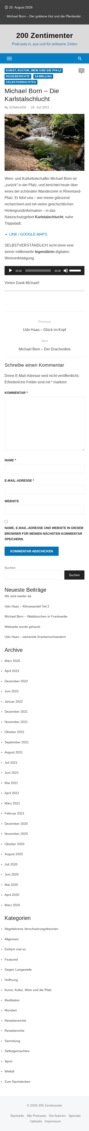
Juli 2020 (11, 864)
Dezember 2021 (16, 711)
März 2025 (12, 661)
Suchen (10, 568)
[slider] (75, 270)
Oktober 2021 (14, 732)
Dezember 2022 (16, 681)
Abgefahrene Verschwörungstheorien (31, 929)
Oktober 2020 (14, 844)
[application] (44, 270)
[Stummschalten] (65, 270)
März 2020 (12, 905)
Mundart (11, 1010)
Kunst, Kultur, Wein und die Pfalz (33, 70)
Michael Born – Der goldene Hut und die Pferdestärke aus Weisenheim (45, 16)
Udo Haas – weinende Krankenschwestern (35, 637)
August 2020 (14, 854)
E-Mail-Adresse (19, 480)
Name (10, 460)
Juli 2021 (11, 762)
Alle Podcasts (36, 1116)
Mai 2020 (11, 885)
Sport (8, 1061)
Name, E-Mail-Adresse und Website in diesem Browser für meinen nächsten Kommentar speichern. (44, 533)
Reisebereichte (15, 1020)
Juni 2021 (12, 772)
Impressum (53, 1121)
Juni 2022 (12, 691)
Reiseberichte (18, 76)
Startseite (17, 1116)
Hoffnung (11, 980)
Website (12, 501)
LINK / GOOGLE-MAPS (28, 234)
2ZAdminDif (17, 107)
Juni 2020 (12, 874)
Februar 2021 (14, 813)
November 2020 (16, 833)
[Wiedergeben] (10, 270)
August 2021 (14, 752)
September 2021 (17, 742)
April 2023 (12, 671)
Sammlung (43, 76)
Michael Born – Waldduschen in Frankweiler (36, 616)
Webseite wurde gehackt (22, 627)
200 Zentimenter (44, 35)
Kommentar (16, 393)
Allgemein (12, 939)
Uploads (36, 1121)
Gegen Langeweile (18, 969)
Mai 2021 (11, 783)
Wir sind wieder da (18, 596)
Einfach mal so (15, 949)
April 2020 (12, 895)
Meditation (12, 1000)
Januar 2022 (14, 701)
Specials (74, 1116)
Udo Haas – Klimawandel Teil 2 (27, 606)
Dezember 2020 (16, 823)
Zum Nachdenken (17, 1081)
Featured (11, 959)
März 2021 (12, 803)
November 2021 (16, 722)
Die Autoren (57, 1116)
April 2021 (12, 793)
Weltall (9, 1071)
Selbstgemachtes (21, 82)
